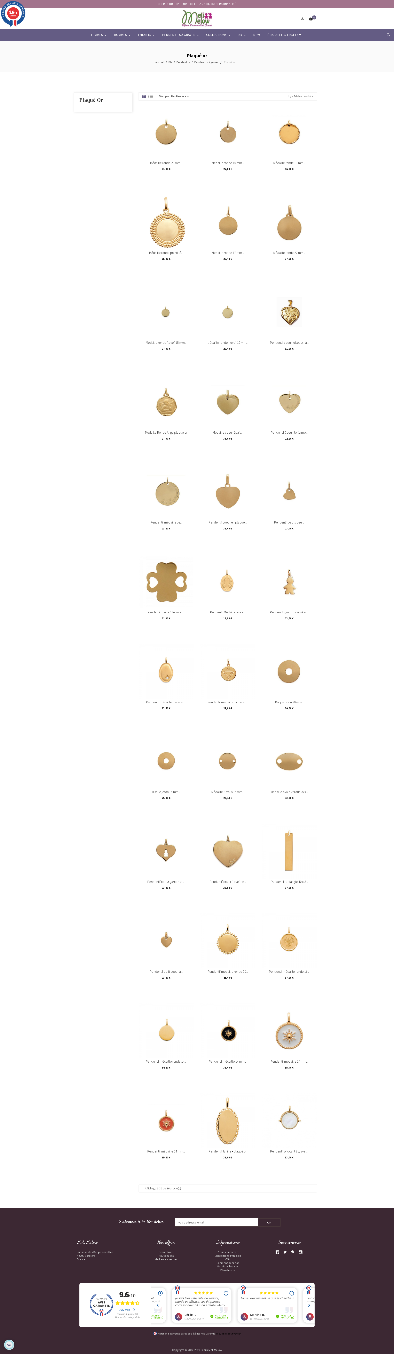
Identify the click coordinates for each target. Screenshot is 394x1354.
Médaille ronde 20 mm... (166, 163)
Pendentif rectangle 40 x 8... (289, 882)
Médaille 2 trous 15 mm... (227, 792)
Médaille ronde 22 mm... (289, 253)
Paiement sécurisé (227, 1263)
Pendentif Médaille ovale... (227, 612)
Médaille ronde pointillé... (166, 253)
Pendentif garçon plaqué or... (289, 612)
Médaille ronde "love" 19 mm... (227, 342)
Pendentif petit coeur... (289, 522)
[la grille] (144, 96)
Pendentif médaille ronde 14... (166, 1061)
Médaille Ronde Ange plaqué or (166, 432)
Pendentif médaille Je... (166, 522)
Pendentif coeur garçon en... (166, 882)
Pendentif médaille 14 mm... (227, 1061)
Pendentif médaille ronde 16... (289, 971)
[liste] (150, 96)
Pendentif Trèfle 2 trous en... (166, 612)
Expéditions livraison (228, 1256)
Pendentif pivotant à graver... (289, 1151)
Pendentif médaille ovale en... (166, 702)
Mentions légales (228, 1266)
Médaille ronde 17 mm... (228, 253)
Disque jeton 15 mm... (166, 792)
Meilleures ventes (166, 1259)
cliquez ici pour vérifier (228, 1333)
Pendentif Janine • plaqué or (228, 1151)
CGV (227, 1259)
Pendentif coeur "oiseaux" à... (289, 342)
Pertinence (180, 96)
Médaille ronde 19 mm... (289, 163)
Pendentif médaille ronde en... (227, 702)
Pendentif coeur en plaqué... (228, 522)
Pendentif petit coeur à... (166, 971)
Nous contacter (228, 1252)
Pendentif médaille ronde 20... (227, 971)
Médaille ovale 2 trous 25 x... (289, 792)
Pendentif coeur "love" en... (228, 882)
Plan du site (227, 1270)
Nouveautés (166, 1256)
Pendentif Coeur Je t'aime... (289, 432)
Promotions (166, 1252)
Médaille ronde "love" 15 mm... (166, 342)
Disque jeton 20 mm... (289, 702)
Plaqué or (91, 99)
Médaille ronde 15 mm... (228, 163)
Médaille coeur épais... (228, 432)
